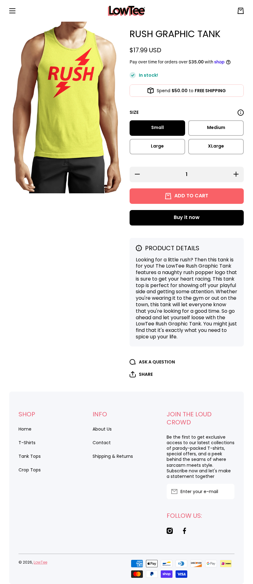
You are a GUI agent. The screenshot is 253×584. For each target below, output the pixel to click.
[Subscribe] (226, 491)
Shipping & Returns (113, 456)
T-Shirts (27, 443)
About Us (102, 429)
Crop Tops (30, 470)
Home (25, 429)
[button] (241, 11)
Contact (102, 443)
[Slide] (241, 113)
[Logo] (126, 11)
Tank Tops (30, 456)
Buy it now (187, 217)
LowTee (40, 562)
